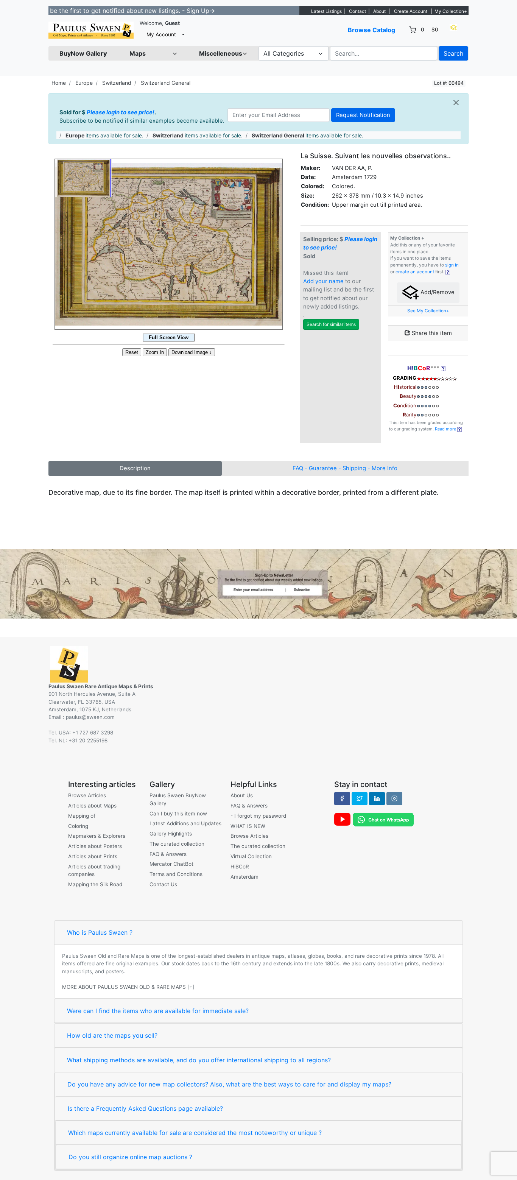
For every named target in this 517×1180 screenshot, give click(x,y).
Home (58, 82)
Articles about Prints (92, 856)
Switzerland (116, 82)
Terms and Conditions (175, 874)
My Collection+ (450, 11)
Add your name (323, 281)
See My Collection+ (428, 310)
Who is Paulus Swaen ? (99, 932)
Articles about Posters (95, 846)
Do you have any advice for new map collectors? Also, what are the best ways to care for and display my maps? (229, 1084)
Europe (84, 82)
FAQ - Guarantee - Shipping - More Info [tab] (345, 468)
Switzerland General (165, 82)
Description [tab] (135, 468)
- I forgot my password (258, 816)
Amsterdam (244, 877)
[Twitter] (360, 798)
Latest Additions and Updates (185, 823)
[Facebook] (342, 798)
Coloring (78, 826)
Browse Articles (87, 795)
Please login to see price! (120, 112)
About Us (241, 795)
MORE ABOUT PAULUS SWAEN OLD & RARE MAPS (124, 987)
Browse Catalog (371, 30)
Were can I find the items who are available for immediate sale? (158, 1011)
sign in (452, 265)
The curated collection (176, 844)
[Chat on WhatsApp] (383, 819)
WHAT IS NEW (247, 826)
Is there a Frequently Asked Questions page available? (145, 1108)
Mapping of (81, 816)
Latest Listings (326, 11)
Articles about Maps (92, 806)
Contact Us (163, 884)
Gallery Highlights (170, 834)
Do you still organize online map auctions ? (130, 1157)
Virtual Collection (251, 856)
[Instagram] (394, 798)
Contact (357, 11)
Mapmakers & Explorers (96, 836)
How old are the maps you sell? (112, 1035)
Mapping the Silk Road (95, 884)
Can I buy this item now (178, 814)
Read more (446, 429)
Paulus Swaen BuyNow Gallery (177, 799)
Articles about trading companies (94, 870)
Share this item (431, 333)
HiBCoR (239, 867)
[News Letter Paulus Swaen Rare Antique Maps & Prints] (258, 583)
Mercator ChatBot (171, 864)
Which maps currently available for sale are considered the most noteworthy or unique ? (195, 1132)
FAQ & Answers (168, 854)
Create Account (410, 11)
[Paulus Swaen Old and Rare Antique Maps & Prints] (91, 30)
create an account (415, 271)
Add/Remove (437, 292)
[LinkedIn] (377, 798)
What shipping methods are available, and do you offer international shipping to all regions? (199, 1060)
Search (453, 53)
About (379, 11)
